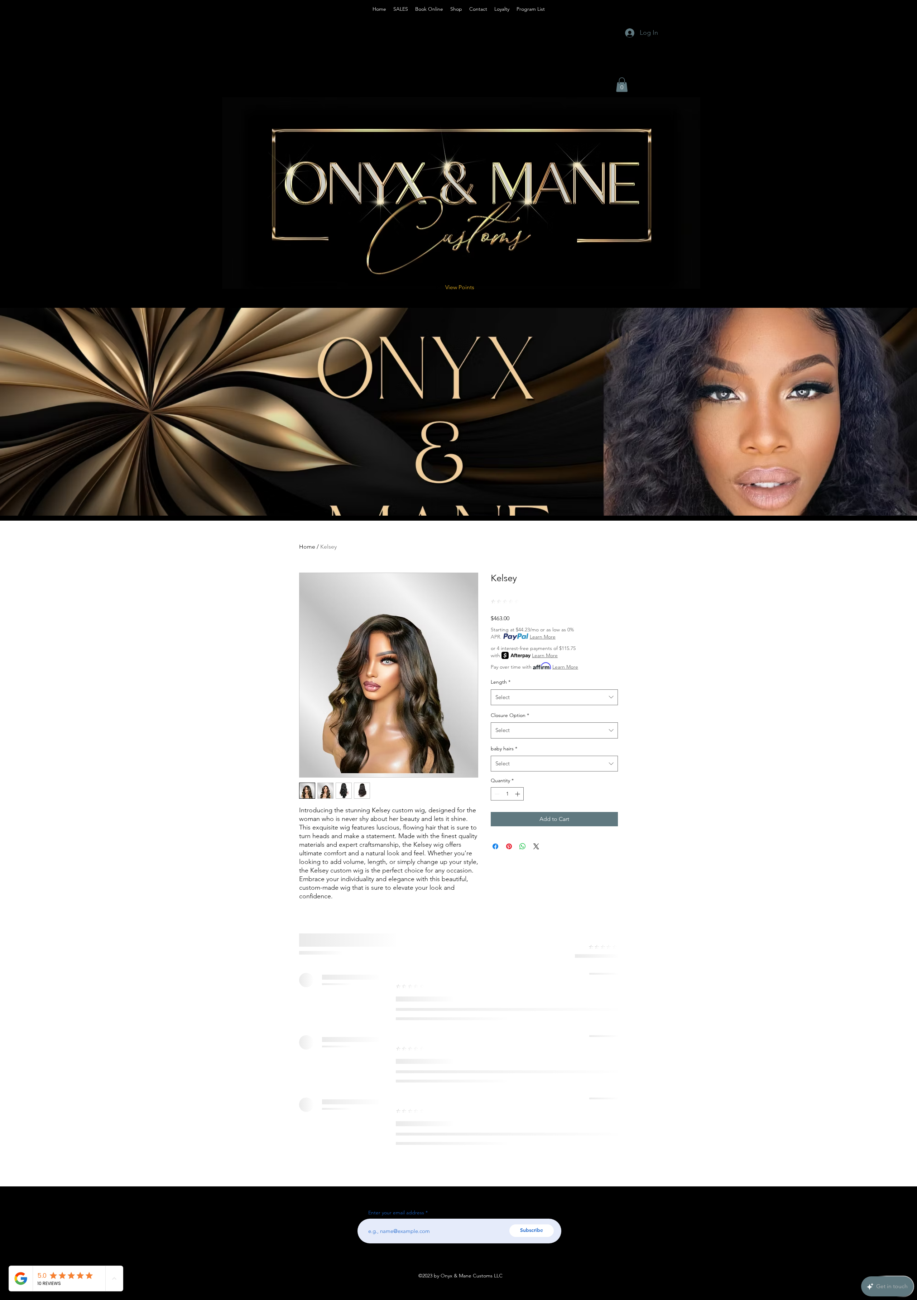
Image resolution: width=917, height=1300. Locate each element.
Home (307, 546)
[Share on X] (536, 846)
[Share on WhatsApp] (522, 846)
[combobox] (554, 697)
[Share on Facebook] (495, 846)
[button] (622, 84)
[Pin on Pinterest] (509, 846)
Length (500, 682)
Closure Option (510, 715)
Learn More (543, 637)
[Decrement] (496, 794)
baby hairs (504, 748)
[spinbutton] (507, 794)
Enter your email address (396, 1212)
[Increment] (518, 794)
